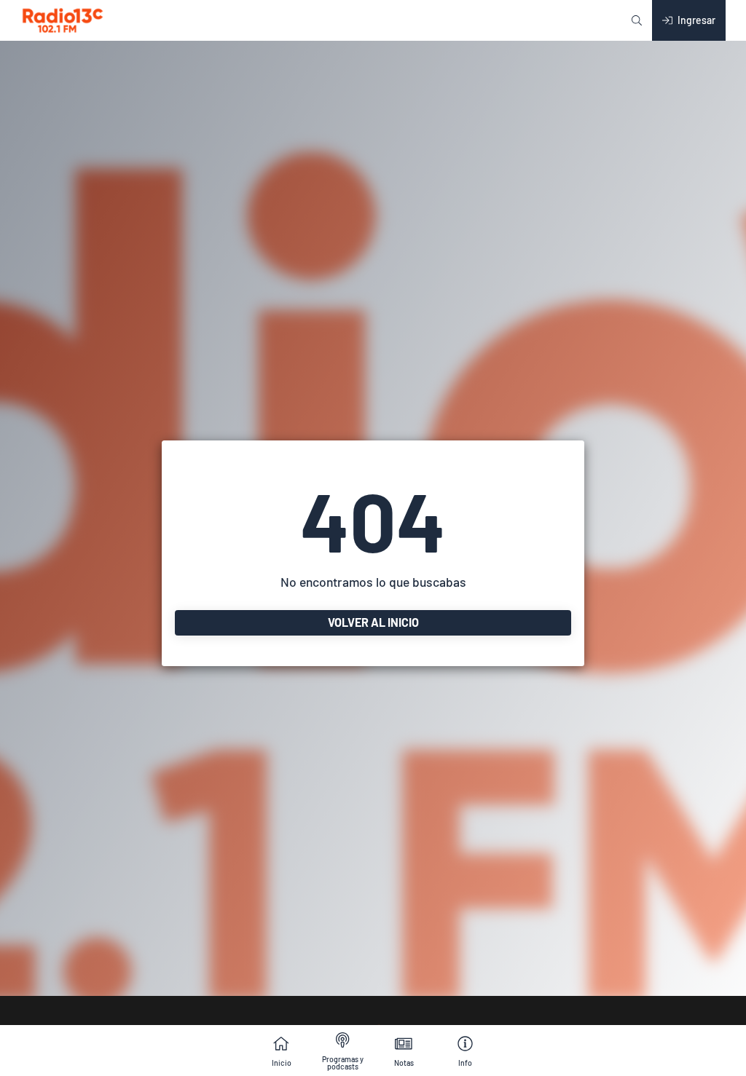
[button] (636, 20)
